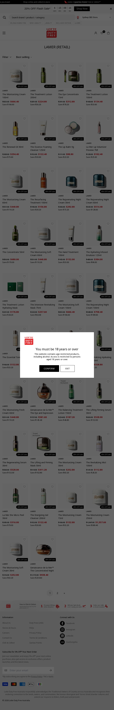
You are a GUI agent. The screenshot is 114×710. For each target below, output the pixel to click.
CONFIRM (49, 368)
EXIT (67, 368)
